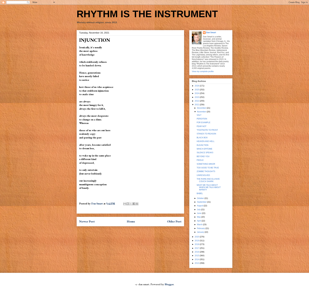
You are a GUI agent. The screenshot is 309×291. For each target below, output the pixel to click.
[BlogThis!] (127, 203)
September (202, 202)
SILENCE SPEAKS (205, 152)
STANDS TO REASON (206, 134)
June (199, 213)
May (199, 217)
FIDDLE (200, 160)
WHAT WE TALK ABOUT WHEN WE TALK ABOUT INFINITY (209, 187)
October (200, 198)
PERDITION (202, 119)
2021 (197, 104)
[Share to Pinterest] (137, 203)
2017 (197, 248)
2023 (197, 97)
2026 (197, 86)
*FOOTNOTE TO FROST (207, 130)
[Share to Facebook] (134, 203)
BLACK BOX (202, 137)
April (199, 221)
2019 (197, 240)
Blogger (169, 284)
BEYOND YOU (203, 156)
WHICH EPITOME (204, 149)
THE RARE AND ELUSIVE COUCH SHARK (208, 180)
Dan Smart (211, 32)
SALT (199, 115)
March (200, 224)
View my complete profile (203, 71)
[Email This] (124, 203)
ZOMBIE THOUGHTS (206, 171)
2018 (197, 244)
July (199, 209)
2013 (197, 263)
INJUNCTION (202, 145)
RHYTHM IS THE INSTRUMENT (147, 14)
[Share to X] (130, 203)
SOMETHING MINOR (206, 164)
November (202, 112)
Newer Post (87, 221)
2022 (197, 101)
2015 (197, 255)
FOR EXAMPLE (203, 122)
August (200, 206)
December (202, 108)
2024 (197, 93)
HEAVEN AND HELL (206, 141)
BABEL (200, 193)
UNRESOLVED (203, 175)
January (201, 232)
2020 (197, 237)
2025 (197, 90)
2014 (197, 259)
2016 (197, 252)
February (201, 228)
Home (131, 221)
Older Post (174, 221)
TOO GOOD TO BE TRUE (208, 168)
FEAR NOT (201, 126)
